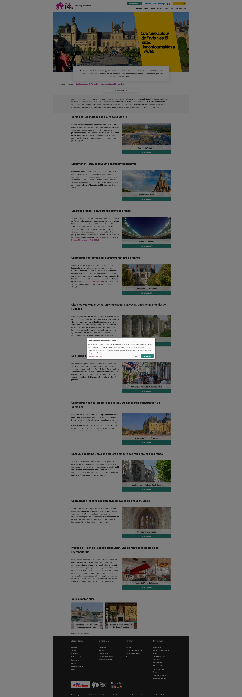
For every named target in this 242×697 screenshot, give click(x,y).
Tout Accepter (147, 356)
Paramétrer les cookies (95, 356)
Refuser (136, 356)
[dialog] (121, 348)
